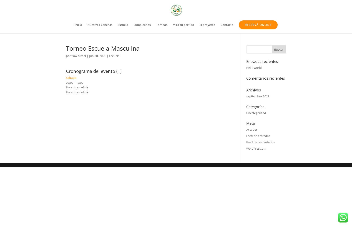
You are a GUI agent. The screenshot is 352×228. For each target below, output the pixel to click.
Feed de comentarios (260, 142)
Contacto (227, 25)
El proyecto (207, 25)
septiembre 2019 (257, 96)
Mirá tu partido (183, 25)
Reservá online (258, 24)
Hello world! (254, 68)
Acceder (251, 129)
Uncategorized (256, 113)
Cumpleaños (142, 25)
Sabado (71, 78)
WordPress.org (256, 148)
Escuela (123, 25)
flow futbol (79, 56)
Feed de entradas (258, 136)
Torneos (161, 25)
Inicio (78, 25)
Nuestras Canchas (99, 25)
